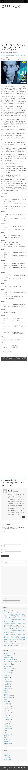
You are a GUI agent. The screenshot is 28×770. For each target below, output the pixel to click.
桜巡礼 (6, 715)
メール (3, 549)
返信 (23, 517)
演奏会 (5, 694)
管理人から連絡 (8, 695)
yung (4, 52)
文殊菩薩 (7, 686)
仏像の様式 (8, 681)
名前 (2, 545)
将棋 (5, 690)
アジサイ (7, 705)
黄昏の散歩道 (7, 743)
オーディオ (7, 663)
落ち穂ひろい (7, 734)
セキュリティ (7, 674)
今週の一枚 (7, 677)
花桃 (6, 730)
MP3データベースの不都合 (10, 659)
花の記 (5, 701)
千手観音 (7, 684)
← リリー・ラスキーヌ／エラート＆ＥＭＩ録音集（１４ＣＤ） (7, 358)
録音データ (7, 737)
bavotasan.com (20, 769)
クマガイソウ (8, 708)
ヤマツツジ (8, 712)
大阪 (7, 721)
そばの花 (7, 703)
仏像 (5, 679)
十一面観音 (8, 683)
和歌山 (7, 719)
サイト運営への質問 (9, 668)
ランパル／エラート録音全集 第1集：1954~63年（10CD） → (21, 358)
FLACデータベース (9, 653)
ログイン (6, 753)
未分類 (5, 692)
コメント (3, 531)
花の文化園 (8, 728)
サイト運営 (7, 666)
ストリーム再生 (8, 672)
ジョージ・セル (8, 670)
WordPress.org (7, 759)
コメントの (8, 757)
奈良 (7, 723)
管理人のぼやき (8, 697)
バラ (6, 710)
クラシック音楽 (4, 42)
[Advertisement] (14, 27)
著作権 (5, 736)
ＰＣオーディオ (8, 745)
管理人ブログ (11, 7)
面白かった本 (7, 739)
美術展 (5, 699)
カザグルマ (8, 706)
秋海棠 (6, 725)
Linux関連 (6, 655)
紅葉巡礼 (7, 726)
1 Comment (15, 52)
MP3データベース (8, 657)
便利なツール (7, 688)
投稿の (7, 755)
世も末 (5, 675)
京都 (7, 717)
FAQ (5, 610)
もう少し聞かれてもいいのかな (11, 661)
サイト (3, 552)
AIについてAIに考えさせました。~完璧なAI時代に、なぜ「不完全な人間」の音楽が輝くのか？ (14, 616)
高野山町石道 (7, 741)
